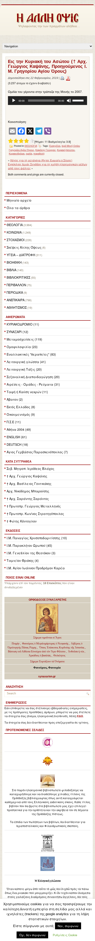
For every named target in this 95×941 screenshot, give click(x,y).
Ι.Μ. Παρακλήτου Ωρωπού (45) (29, 545)
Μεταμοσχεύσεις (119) (24, 339)
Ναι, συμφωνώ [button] (68, 926)
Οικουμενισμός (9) (21, 414)
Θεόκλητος (59, 655)
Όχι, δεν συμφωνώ (32, 935)
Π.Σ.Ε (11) (14, 422)
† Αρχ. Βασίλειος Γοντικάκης (29, 483)
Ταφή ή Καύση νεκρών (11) (27, 392)
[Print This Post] (62, 78)
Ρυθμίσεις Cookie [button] (65, 935)
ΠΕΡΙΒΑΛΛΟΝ (16, 285)
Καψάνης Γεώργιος (45, 150)
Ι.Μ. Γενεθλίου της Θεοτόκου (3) (31, 553)
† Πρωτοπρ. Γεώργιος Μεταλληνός (34, 506)
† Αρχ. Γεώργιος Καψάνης (27, 476)
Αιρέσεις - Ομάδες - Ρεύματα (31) (33, 384)
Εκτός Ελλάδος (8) (21, 407)
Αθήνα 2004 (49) (19, 429)
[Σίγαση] (69, 100)
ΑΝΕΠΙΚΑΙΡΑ (16, 300)
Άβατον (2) (15, 399)
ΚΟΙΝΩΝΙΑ (14, 232)
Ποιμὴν (16, 643)
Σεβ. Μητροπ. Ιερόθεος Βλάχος (30, 468)
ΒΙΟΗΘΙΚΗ (14, 262)
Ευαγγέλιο (54, 146)
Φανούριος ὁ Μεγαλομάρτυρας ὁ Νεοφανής (45, 643)
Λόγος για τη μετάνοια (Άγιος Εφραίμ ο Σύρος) (41, 160)
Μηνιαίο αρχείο (19, 200)
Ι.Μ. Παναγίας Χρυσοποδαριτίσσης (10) (37, 538)
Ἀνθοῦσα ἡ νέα (76, 651)
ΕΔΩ (80, 716)
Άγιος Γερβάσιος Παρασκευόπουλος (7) (37, 452)
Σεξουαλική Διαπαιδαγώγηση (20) (33, 377)
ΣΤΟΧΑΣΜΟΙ (16, 240)
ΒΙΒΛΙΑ (11, 270)
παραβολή (38, 153)
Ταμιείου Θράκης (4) (23, 560)
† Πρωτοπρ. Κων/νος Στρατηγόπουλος (35, 513)
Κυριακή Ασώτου (66, 150)
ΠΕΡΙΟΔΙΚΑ (15, 292)
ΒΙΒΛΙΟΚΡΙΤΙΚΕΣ (18, 277)
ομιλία (29, 153)
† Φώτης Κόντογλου (22, 521)
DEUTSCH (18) (17, 444)
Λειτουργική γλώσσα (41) (26, 362)
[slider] (78, 100)
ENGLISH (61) (17, 437)
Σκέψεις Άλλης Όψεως (24, 247)
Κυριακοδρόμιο (17, 153)
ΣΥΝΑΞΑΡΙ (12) (17, 332)
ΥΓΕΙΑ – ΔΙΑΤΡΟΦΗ (21, 255)
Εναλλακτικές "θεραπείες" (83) (31, 354)
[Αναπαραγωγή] (13, 100)
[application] (47, 100)
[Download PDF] (68, 78)
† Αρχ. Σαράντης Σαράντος (28, 498)
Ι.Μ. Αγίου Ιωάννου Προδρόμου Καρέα (36, 568)
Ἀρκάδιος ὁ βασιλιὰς (40, 655)
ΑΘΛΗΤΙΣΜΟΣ (17, 307)
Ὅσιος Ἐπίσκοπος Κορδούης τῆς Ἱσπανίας (61, 647)
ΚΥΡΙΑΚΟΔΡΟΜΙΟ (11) (23, 324)
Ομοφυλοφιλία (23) (22, 347)
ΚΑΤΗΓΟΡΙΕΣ (15, 217)
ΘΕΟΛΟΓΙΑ (15, 225)
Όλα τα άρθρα (18, 208)
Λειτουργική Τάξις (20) (24, 369)
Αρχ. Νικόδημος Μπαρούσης (28, 491)
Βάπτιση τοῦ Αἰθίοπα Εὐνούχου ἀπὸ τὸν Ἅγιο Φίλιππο (36, 651)
